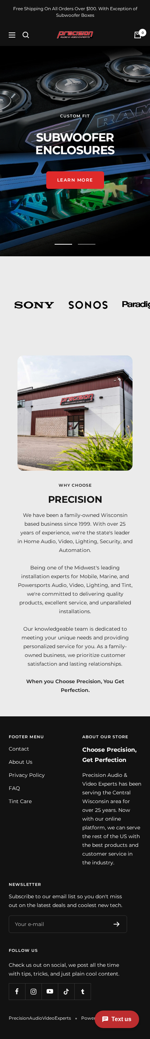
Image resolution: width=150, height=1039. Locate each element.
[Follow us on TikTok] (66, 991)
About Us (20, 762)
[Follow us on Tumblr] (82, 991)
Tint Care (20, 801)
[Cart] (137, 35)
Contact (19, 749)
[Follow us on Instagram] (33, 991)
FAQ (14, 788)
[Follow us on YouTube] (50, 991)
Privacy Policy (27, 775)
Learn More (75, 176)
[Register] (117, 924)
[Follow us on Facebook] (17, 991)
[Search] (26, 35)
